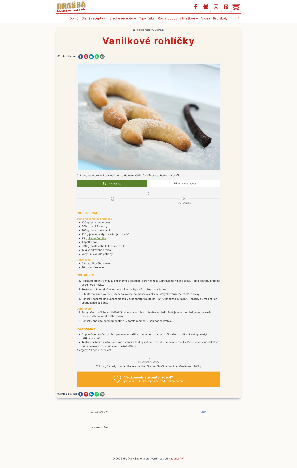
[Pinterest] (226, 7)
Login (203, 411)
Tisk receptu (114, 183)
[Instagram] (216, 7)
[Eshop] (236, 7)
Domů (74, 18)
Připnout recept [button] (187, 183)
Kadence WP (177, 458)
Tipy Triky (147, 18)
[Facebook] (196, 7)
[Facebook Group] (206, 7)
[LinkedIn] (91, 56)
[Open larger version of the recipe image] (149, 117)
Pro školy (220, 18)
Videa (205, 18)
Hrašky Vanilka (97, 238)
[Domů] (134, 29)
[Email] (102, 56)
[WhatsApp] (97, 56)
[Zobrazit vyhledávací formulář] (238, 18)
